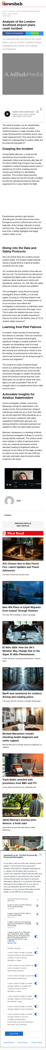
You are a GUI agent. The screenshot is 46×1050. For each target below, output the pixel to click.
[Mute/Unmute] (10, 485)
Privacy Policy (36, 1042)
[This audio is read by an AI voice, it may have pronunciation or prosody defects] (37, 112)
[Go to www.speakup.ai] (41, 109)
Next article (23, 526)
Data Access (23, 1042)
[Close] (41, 855)
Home (4, 11)
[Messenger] (41, 33)
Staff (19, 501)
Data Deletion (9, 1042)
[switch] (36, 905)
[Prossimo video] (25, 485)
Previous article (23, 523)
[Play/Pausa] (7, 485)
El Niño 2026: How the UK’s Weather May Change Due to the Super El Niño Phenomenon (21, 651)
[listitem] (22, 899)
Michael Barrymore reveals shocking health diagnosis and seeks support (20, 737)
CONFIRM (13, 1034)
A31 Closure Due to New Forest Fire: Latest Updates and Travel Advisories (20, 567)
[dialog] (23, 949)
